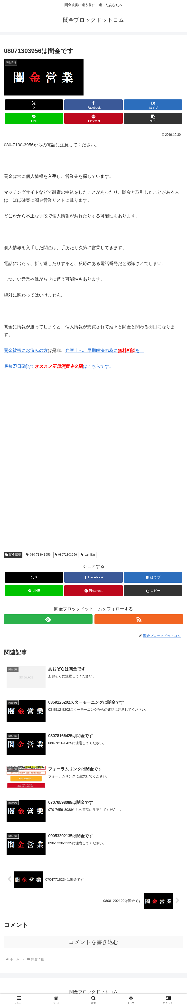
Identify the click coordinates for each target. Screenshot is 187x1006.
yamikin (90, 554)
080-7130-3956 (40, 554)
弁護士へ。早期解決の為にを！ (104, 350)
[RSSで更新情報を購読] (138, 619)
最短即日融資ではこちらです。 (58, 366)
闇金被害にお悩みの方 (26, 350)
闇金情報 (15, 554)
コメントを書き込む (94, 942)
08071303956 (67, 554)
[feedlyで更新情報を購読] (48, 619)
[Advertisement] (40, 424)
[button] (153, 118)
